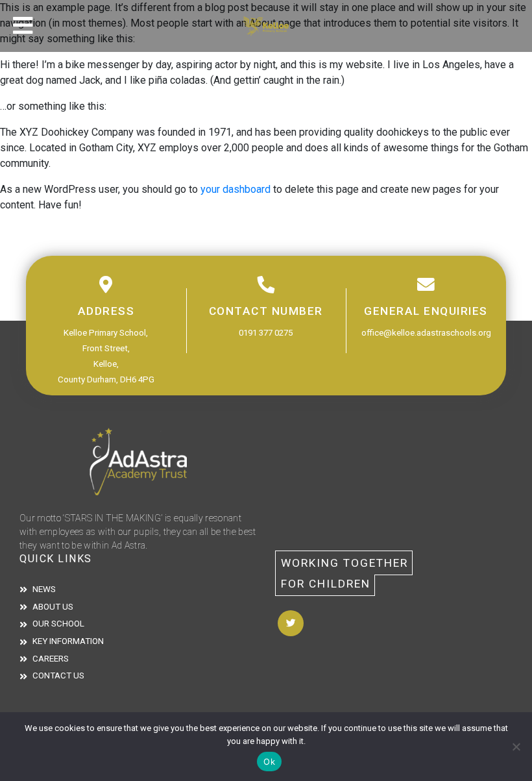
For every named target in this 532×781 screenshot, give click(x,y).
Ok (269, 761)
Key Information (68, 641)
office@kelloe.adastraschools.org (426, 333)
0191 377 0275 (266, 333)
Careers (50, 658)
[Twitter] (291, 623)
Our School (58, 623)
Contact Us (58, 675)
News (44, 589)
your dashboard (235, 189)
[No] (515, 746)
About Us (52, 607)
